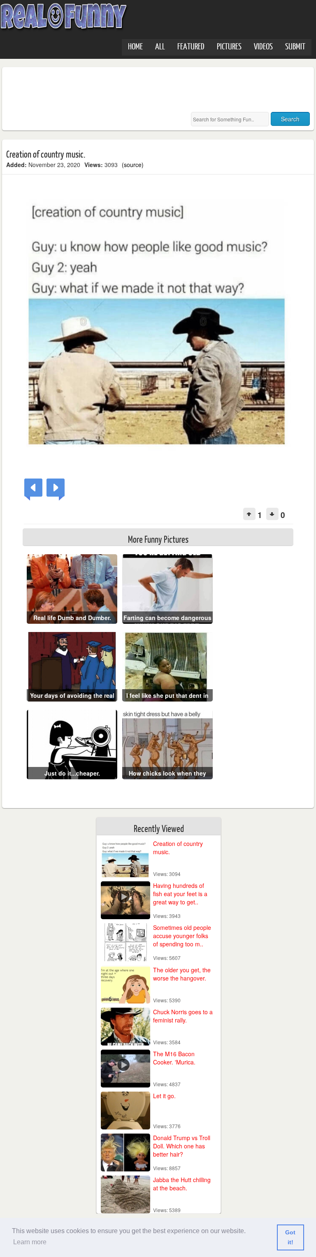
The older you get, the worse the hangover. (182, 974)
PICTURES (229, 46)
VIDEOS (263, 46)
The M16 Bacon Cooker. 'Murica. (174, 1058)
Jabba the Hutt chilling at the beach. (182, 1184)
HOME (135, 46)
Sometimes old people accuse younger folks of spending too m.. (182, 935)
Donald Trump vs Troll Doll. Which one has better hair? (181, 1146)
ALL (160, 46)
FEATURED (190, 46)
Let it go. (164, 1096)
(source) (133, 164)
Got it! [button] (290, 1237)
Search (290, 119)
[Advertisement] (156, 89)
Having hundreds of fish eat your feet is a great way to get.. (180, 893)
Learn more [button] (29, 1241)
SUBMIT (295, 46)
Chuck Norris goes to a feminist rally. (183, 1016)
